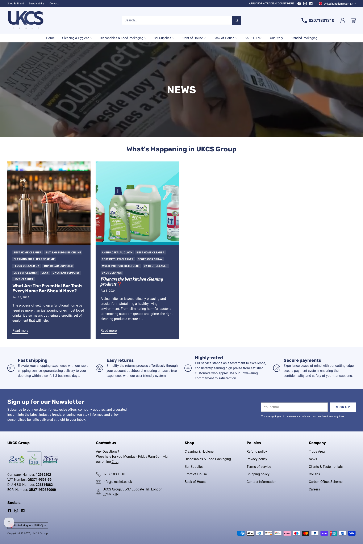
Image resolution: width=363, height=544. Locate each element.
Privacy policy (257, 459)
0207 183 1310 (114, 474)
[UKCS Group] (25, 20)
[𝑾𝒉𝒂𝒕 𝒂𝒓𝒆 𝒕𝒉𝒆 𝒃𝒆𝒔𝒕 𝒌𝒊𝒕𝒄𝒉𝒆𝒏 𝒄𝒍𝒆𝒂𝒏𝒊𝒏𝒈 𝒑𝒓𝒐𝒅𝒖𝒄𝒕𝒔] (137, 203)
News (313, 459)
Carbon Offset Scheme (325, 482)
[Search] (236, 20)
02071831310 (321, 20)
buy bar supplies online (63, 252)
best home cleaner (28, 252)
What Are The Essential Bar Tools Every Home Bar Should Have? (47, 288)
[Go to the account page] (343, 20)
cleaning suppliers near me (34, 259)
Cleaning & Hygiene (199, 452)
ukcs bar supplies (66, 272)
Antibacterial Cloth (117, 252)
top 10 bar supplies (58, 265)
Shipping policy (258, 474)
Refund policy (257, 452)
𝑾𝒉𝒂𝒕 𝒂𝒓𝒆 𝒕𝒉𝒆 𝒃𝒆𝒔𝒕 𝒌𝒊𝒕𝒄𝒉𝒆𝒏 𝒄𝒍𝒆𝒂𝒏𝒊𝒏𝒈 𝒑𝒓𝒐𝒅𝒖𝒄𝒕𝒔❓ (132, 282)
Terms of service (259, 467)
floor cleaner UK (26, 265)
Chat (115, 462)
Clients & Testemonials (326, 467)
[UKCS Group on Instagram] (305, 4)
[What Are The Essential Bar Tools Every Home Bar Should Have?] (49, 203)
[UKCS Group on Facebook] (299, 4)
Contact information (261, 482)
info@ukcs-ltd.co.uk (117, 482)
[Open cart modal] (353, 20)
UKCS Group (40, 533)
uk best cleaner (25, 272)
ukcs (45, 272)
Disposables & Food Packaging (208, 459)
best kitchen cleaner (117, 259)
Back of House (195, 482)
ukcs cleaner (23, 279)
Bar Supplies (194, 467)
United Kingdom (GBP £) (338, 3)
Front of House (196, 474)
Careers (314, 489)
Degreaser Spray (150, 259)
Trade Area (317, 452)
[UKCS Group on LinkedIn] (311, 4)
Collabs (314, 474)
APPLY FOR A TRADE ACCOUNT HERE (271, 3)
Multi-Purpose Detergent (120, 265)
